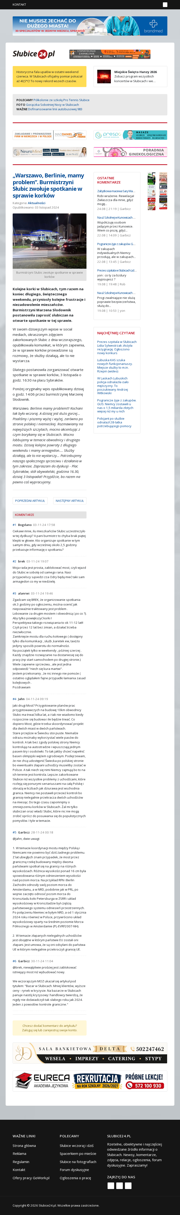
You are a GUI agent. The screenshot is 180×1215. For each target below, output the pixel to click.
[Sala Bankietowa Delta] (90, 1052)
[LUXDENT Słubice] (151, 190)
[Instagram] (119, 1185)
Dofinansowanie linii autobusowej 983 (55, 109)
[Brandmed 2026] (90, 25)
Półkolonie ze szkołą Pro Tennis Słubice (62, 100)
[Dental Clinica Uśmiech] (163, 190)
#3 (14, 593)
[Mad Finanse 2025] (49, 134)
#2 (14, 561)
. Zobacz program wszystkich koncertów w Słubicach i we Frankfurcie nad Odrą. (127, 79)
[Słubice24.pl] (34, 54)
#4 (14, 699)
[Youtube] (128, 1185)
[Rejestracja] (150, 4)
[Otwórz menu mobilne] (165, 4)
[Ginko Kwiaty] (163, 178)
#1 (14, 525)
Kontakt (19, 4)
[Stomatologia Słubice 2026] (111, 53)
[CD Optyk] (151, 203)
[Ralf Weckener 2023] (163, 203)
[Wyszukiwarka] (156, 4)
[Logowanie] (143, 4)
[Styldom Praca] (151, 178)
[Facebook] (111, 1185)
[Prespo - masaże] (130, 134)
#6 (14, 961)
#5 (14, 832)
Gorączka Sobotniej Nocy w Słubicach (52, 105)
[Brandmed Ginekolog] (130, 151)
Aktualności (36, 203)
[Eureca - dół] (90, 1080)
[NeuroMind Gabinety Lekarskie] (49, 151)
